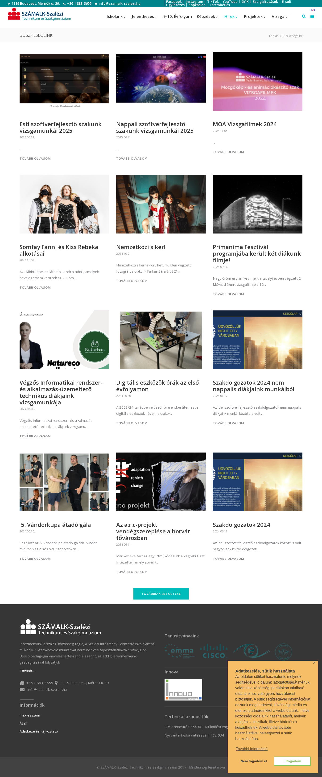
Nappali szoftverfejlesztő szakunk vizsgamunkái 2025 (155, 127)
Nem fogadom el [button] (254, 761)
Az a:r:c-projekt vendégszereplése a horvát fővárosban (153, 531)
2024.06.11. (124, 545)
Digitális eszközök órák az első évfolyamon (157, 385)
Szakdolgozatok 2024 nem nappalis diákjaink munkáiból (253, 385)
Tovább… (27, 670)
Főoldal (274, 36)
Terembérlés (219, 5)
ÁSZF (24, 723)
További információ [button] (252, 749)
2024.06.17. (220, 396)
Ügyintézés (175, 5)
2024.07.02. (27, 409)
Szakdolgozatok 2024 (241, 524)
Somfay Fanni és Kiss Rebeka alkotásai (59, 250)
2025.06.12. (27, 137)
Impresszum (30, 715)
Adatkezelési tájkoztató (39, 731)
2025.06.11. (124, 137)
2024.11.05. (220, 131)
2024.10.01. (27, 260)
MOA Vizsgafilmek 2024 (245, 124)
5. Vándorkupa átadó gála (55, 524)
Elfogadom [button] (292, 761)
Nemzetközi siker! (140, 247)
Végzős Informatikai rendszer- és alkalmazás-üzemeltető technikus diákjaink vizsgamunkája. (61, 392)
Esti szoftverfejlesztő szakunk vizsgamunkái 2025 (61, 127)
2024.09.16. (220, 267)
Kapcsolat (197, 5)
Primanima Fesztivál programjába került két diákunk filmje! (257, 253)
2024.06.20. (124, 396)
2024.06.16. (27, 531)
